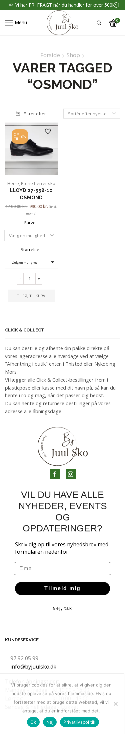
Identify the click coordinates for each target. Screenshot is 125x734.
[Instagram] (71, 474)
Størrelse (30, 249)
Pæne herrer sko (38, 183)
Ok (33, 722)
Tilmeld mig (62, 588)
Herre (13, 183)
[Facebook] (55, 474)
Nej (50, 722)
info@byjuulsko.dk (33, 666)
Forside (50, 55)
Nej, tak (62, 608)
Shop (73, 55)
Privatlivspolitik (79, 722)
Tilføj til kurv (31, 295)
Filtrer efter (35, 114)
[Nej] (115, 703)
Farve (30, 223)
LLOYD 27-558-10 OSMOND (31, 193)
